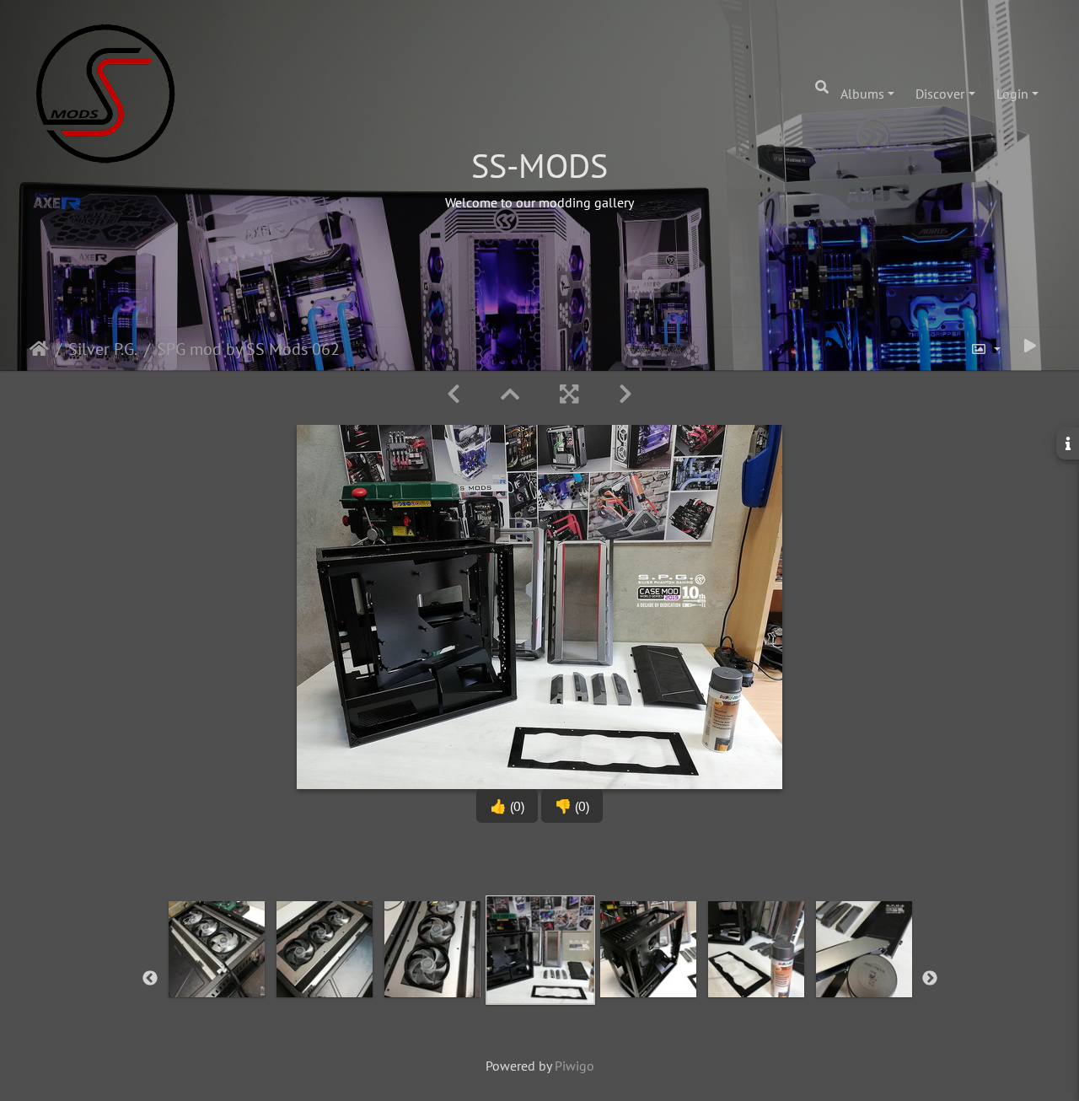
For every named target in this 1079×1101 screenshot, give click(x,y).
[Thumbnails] (510, 394)
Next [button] (929, 978)
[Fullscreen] (569, 394)
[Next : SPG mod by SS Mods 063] (625, 394)
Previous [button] (150, 978)
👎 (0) (572, 806)
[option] (217, 975)
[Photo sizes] (985, 349)
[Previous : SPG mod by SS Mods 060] (453, 394)
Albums (862, 93)
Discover (939, 93)
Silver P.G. (102, 349)
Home (39, 349)
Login (1012, 93)
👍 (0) (507, 806)
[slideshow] (1030, 345)
